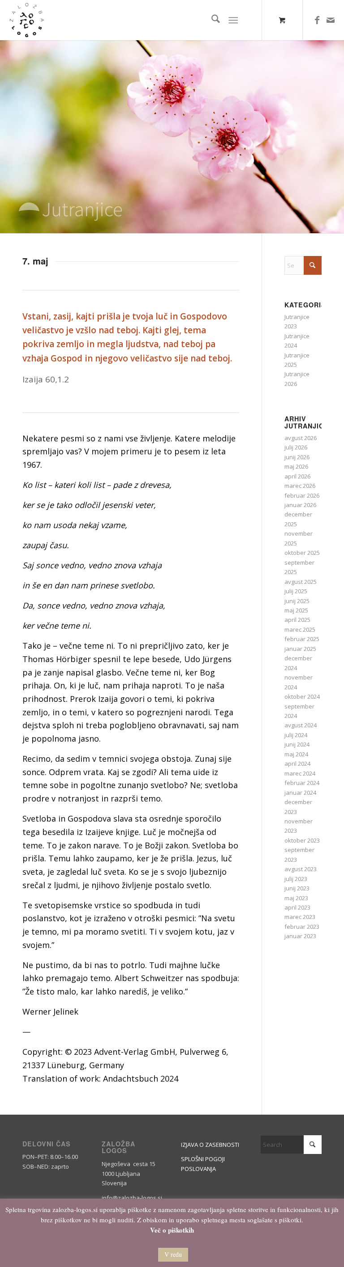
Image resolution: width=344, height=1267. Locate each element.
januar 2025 (300, 649)
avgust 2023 (300, 869)
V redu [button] (173, 1254)
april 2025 (297, 620)
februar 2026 (301, 495)
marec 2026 (299, 486)
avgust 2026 (300, 438)
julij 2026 (295, 447)
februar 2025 (301, 639)
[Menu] (233, 20)
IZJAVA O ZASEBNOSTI (210, 1145)
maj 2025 (296, 610)
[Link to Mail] (330, 20)
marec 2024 (299, 773)
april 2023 (297, 907)
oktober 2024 (302, 696)
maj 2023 (296, 898)
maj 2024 (296, 754)
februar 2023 (301, 927)
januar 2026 (300, 505)
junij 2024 (297, 744)
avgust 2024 (300, 725)
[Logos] (27, 20)
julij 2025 (295, 591)
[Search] (211, 20)
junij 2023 (297, 888)
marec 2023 (299, 917)
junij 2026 (297, 457)
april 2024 (297, 763)
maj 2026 (296, 466)
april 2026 (297, 476)
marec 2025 (299, 629)
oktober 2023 (302, 840)
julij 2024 (295, 735)
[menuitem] (211, 20)
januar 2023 (300, 936)
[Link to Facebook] (317, 20)
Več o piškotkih (172, 1230)
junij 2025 (297, 601)
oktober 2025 (302, 553)
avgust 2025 (300, 582)
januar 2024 (300, 793)
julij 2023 (295, 879)
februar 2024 (301, 783)
